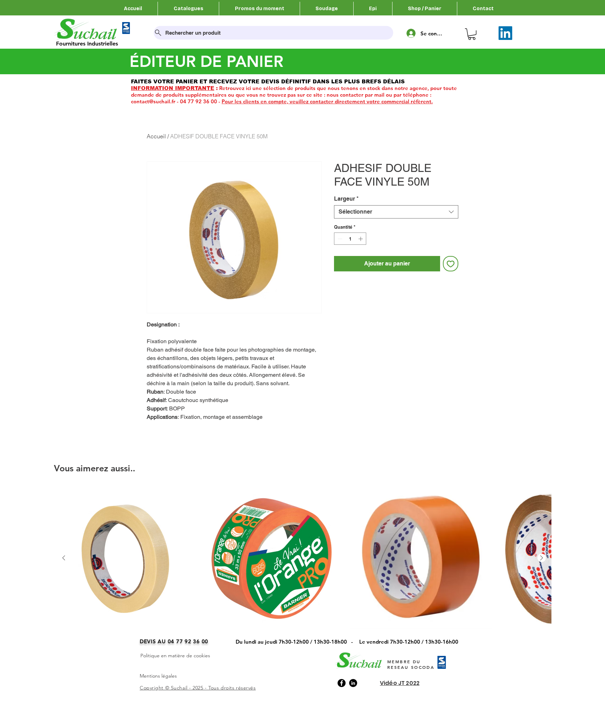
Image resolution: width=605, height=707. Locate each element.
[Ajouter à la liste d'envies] (450, 263)
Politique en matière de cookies (175, 655)
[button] (472, 34)
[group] (302, 568)
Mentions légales (158, 676)
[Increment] (361, 239)
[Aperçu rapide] (124, 558)
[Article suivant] (541, 558)
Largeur (346, 198)
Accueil (156, 136)
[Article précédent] (64, 558)
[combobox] (396, 212)
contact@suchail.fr (153, 101)
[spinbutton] (350, 239)
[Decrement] (339, 239)
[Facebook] (342, 683)
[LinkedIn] (505, 33)
